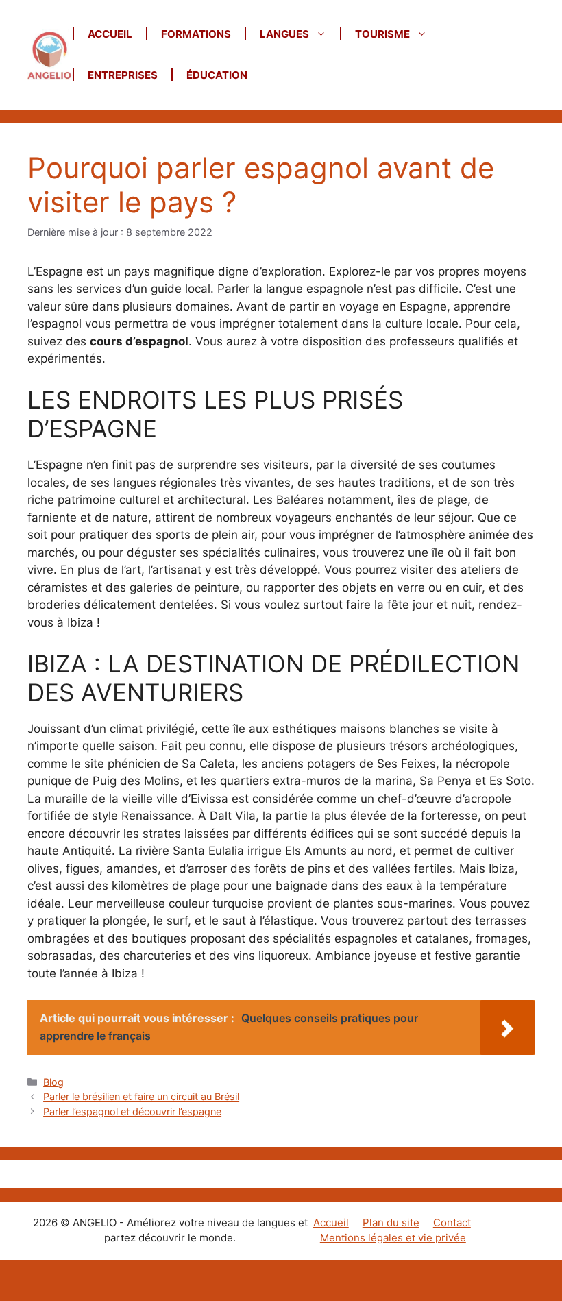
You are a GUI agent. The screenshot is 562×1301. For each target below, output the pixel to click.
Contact (452, 1222)
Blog (53, 1082)
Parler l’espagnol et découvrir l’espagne (132, 1111)
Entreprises (123, 75)
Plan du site (391, 1222)
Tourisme (382, 33)
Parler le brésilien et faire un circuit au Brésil (141, 1096)
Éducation (216, 75)
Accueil (110, 33)
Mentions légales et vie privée (393, 1237)
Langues (284, 33)
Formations (196, 33)
